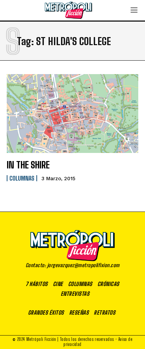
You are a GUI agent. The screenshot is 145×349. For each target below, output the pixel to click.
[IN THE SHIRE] (72, 113)
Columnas (21, 178)
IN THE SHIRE (28, 164)
